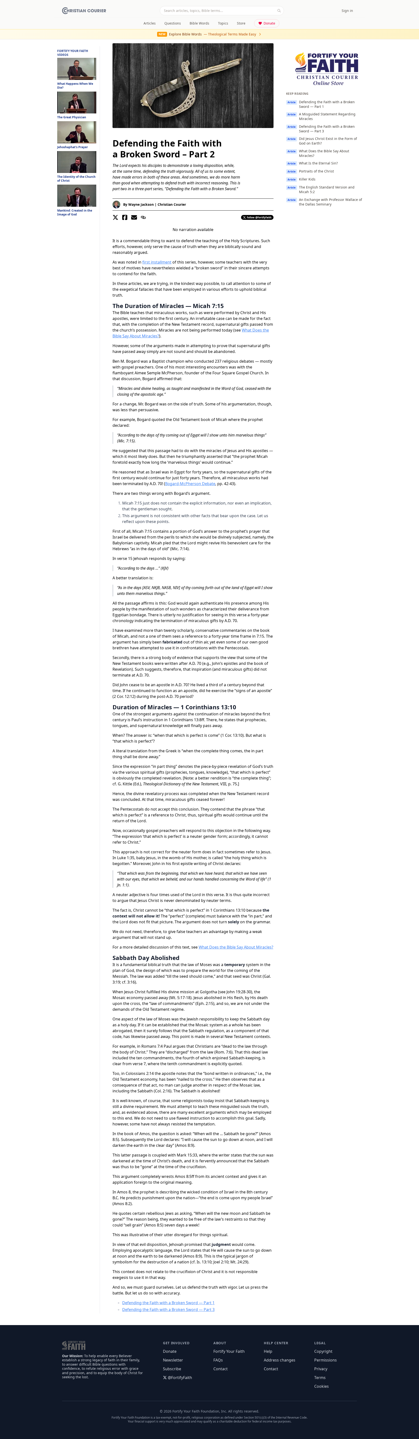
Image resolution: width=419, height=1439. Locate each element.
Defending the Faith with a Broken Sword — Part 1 (168, 1302)
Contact (220, 1368)
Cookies (321, 1386)
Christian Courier (172, 204)
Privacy (320, 1368)
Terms (320, 1377)
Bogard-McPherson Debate (190, 483)
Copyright (323, 1351)
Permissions (325, 1360)
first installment (156, 262)
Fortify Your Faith (229, 1351)
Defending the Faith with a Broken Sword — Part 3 (168, 1309)
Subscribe (172, 1368)
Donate (269, 23)
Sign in (347, 10)
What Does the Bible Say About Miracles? (236, 947)
